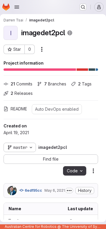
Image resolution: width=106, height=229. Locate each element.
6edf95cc (33, 190)
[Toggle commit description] (69, 190)
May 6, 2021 (54, 190)
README (19, 108)
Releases (22, 93)
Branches (55, 83)
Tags (85, 83)
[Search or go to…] (83, 7)
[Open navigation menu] (16, 7)
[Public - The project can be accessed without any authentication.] (69, 33)
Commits (21, 83)
